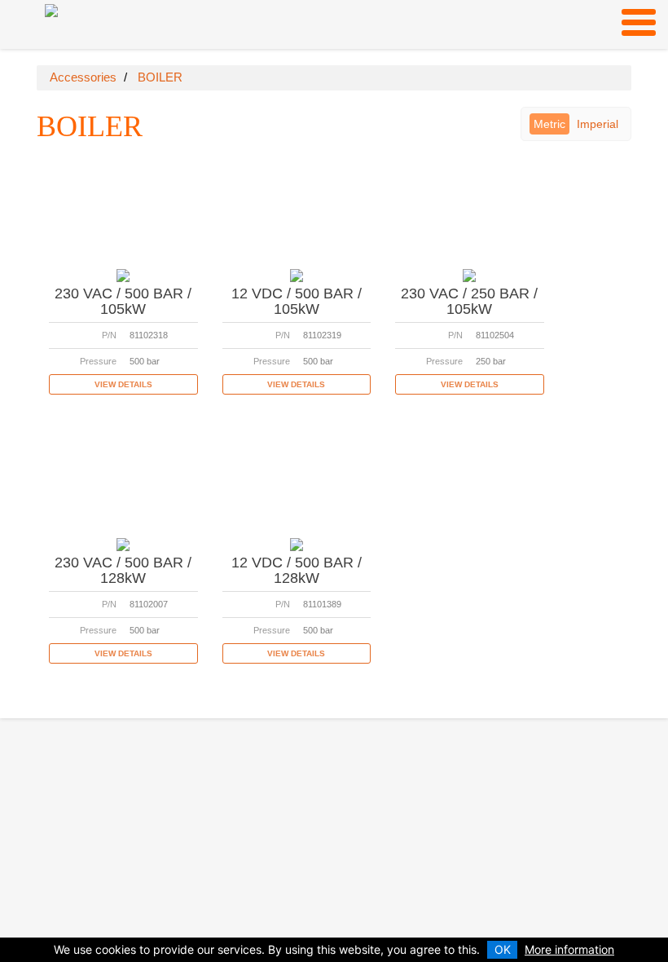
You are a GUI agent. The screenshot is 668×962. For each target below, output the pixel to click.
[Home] (51, 9)
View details (123, 384)
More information (569, 949)
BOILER (160, 77)
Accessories (83, 77)
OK (502, 949)
